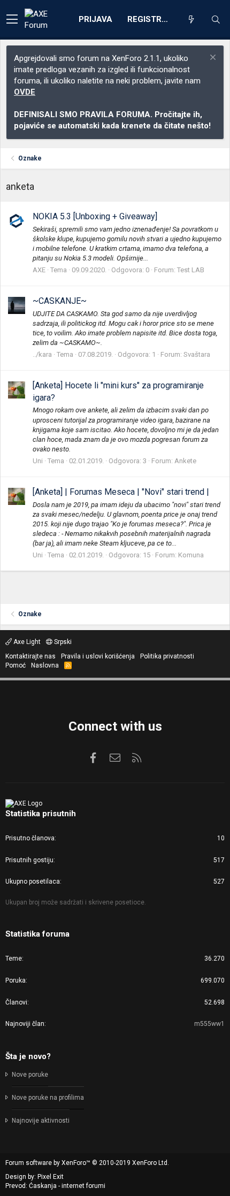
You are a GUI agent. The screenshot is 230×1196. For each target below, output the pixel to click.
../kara (42, 354)
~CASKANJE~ (60, 301)
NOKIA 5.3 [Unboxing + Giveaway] (95, 216)
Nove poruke (30, 1074)
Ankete (185, 461)
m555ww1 (209, 1024)
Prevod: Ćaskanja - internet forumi (55, 1186)
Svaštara (196, 354)
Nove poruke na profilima (48, 1097)
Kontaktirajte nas (30, 656)
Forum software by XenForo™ (87, 1163)
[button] (12, 20)
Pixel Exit (50, 1176)
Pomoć (15, 665)
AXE (39, 270)
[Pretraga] (215, 19)
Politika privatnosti (167, 656)
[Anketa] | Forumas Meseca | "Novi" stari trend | (121, 492)
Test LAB (190, 270)
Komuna (191, 555)
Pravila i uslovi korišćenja (98, 656)
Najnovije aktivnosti (41, 1120)
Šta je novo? (28, 1056)
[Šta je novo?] (191, 19)
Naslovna (45, 665)
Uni (38, 461)
